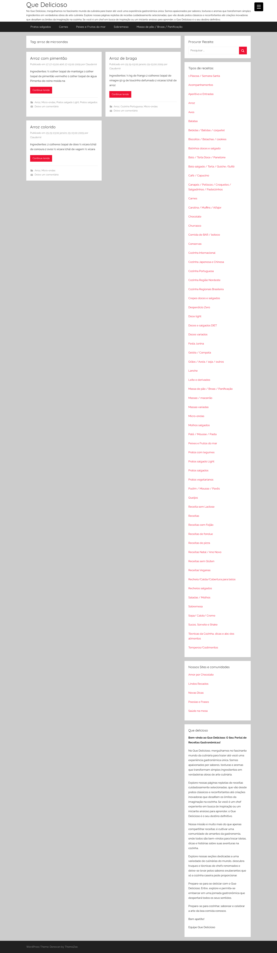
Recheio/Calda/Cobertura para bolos (211, 579)
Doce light (194, 316)
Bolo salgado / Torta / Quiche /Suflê (211, 166)
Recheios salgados (200, 588)
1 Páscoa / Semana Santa (204, 75)
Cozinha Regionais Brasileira (206, 289)
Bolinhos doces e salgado (204, 148)
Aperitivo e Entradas (201, 94)
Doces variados (197, 334)
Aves (191, 112)
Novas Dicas (196, 692)
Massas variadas (198, 407)
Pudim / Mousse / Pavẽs (204, 488)
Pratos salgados (40, 26)
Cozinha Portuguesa (132, 106)
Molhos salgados (199, 425)
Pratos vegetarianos (200, 479)
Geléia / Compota (199, 352)
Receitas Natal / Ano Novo (204, 552)
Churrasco (194, 225)
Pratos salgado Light (67, 102)
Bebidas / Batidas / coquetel (206, 130)
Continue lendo (41, 90)
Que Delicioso (46, 4)
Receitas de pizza (199, 543)
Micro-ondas (48, 102)
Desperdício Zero (199, 307)
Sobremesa (121, 26)
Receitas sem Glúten (201, 561)
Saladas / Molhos (199, 597)
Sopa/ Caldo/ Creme (201, 615)
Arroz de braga (123, 58)
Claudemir (91, 64)
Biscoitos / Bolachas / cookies (207, 139)
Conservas (194, 243)
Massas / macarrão (200, 398)
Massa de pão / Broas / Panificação (159, 26)
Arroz (37, 102)
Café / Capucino (198, 175)
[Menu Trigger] (258, 6)
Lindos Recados (198, 683)
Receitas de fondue (200, 534)
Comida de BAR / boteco (204, 234)
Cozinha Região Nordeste (204, 280)
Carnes (63, 26)
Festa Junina (196, 343)
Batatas (193, 121)
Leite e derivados (199, 379)
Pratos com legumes (201, 452)
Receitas (193, 515)
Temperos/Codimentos (203, 647)
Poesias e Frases (198, 701)
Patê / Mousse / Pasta (202, 434)
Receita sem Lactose (201, 506)
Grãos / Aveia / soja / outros (206, 361)
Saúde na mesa (198, 710)
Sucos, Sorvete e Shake (203, 624)
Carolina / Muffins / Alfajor (204, 207)
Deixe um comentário (47, 106)
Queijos (193, 497)
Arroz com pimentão (48, 58)
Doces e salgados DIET (202, 325)
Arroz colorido (43, 126)
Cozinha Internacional (201, 252)
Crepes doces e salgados (204, 298)
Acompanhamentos (200, 84)
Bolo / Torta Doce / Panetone (207, 157)
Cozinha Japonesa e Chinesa (206, 262)
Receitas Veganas (199, 570)
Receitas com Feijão (200, 524)
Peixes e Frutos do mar (91, 26)
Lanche (193, 370)
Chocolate (194, 216)
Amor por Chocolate (201, 674)
